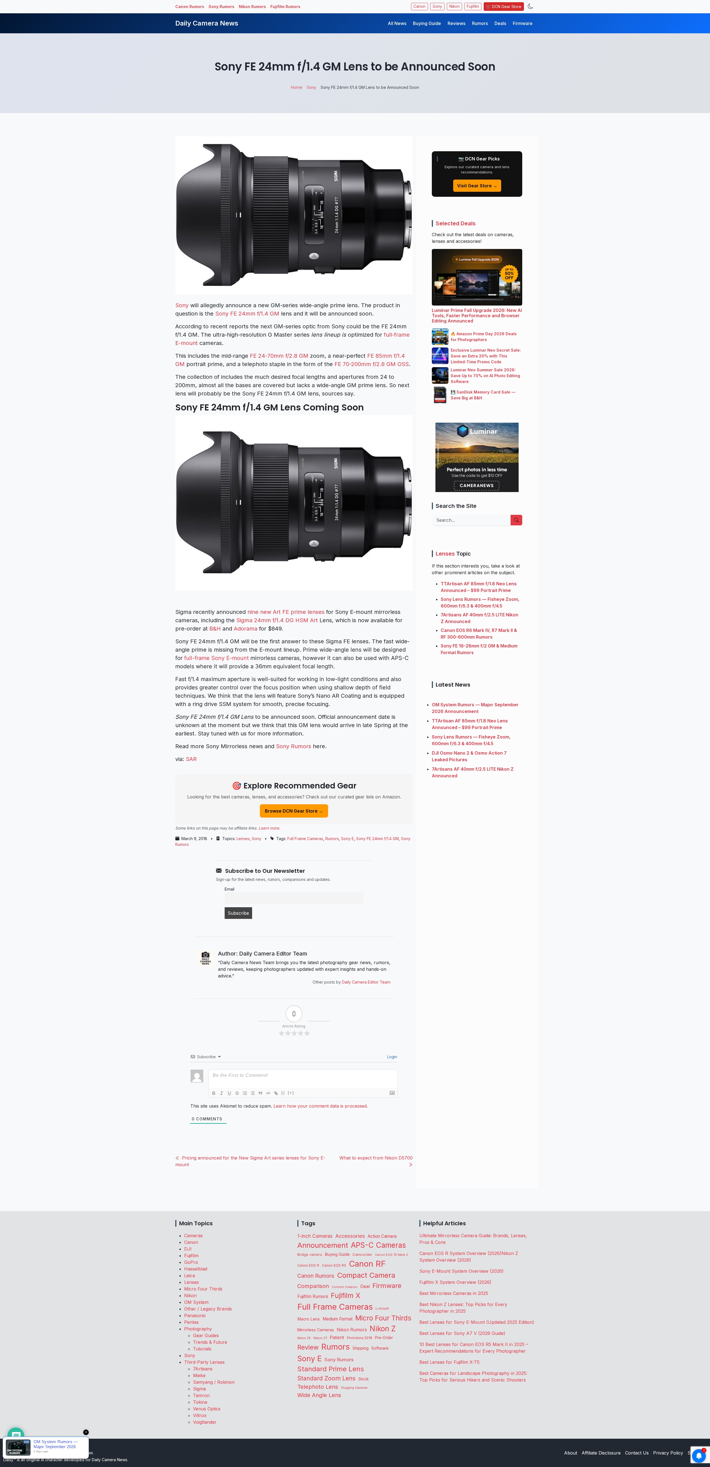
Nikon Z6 (304, 1338)
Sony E (347, 838)
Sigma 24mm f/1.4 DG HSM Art (277, 620)
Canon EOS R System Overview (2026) (460, 1253)
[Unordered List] (253, 1093)
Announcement (322, 1245)
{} (283, 1093)
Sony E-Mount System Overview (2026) (461, 1271)
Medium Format (338, 1319)
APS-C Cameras (378, 1245)
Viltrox (200, 1415)
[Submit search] (516, 520)
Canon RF (367, 1264)
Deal (365, 1286)
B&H (215, 628)
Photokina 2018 (359, 1338)
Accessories (350, 1236)
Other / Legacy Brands (208, 1309)
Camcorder (362, 1254)
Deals (500, 23)
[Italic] (221, 1093)
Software (380, 1348)
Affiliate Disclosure (601, 1453)
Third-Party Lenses (204, 1362)
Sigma (199, 1389)
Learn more (268, 828)
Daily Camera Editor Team (366, 982)
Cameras (193, 1235)
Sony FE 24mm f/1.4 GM (247, 313)
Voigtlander (205, 1422)
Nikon (454, 6)
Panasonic (195, 1315)
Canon (419, 6)
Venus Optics (206, 1408)
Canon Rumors (189, 6)
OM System (196, 1302)
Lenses (243, 838)
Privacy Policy (668, 1453)
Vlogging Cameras (354, 1388)
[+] (291, 1093)
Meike (199, 1375)
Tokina (200, 1402)
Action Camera (382, 1236)
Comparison (313, 1286)
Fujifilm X (345, 1295)
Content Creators (344, 1287)
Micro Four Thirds (203, 1289)
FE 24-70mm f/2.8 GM (279, 355)
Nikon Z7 (320, 1338)
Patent (337, 1337)
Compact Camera (366, 1275)
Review (308, 1347)
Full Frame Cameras (305, 838)
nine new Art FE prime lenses (285, 612)
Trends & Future (210, 1342)
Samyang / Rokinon (214, 1382)
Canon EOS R (308, 1265)
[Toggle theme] (530, 6)
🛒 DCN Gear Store (503, 6)
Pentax (191, 1322)
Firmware (522, 23)
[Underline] (229, 1093)
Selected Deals (456, 223)
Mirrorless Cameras (315, 1329)
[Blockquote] (260, 1093)
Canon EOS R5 (334, 1265)
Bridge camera (309, 1254)
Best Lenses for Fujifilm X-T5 (449, 1362)
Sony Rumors (221, 6)
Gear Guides (206, 1335)
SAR (191, 759)
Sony (437, 6)
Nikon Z (383, 1328)
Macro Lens (308, 1319)
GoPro (191, 1262)
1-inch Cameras (315, 1236)
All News (397, 23)
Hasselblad (195, 1269)
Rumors (480, 23)
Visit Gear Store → (477, 185)
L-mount (382, 1308)
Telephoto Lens (317, 1386)
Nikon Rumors (252, 6)
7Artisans (202, 1369)
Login (391, 1056)
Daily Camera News (206, 23)
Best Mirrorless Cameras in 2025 (454, 1293)
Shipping (361, 1348)
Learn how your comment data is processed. (320, 1106)
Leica (189, 1275)
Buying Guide (427, 23)
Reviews (456, 23)
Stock (363, 1379)
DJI (188, 1249)
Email (229, 889)
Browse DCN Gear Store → (294, 811)
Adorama (245, 628)
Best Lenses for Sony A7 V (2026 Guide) (462, 1333)
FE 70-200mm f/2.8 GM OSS (371, 364)
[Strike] (237, 1093)
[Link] (276, 1093)
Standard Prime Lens (330, 1369)
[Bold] (214, 1093)
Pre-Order (384, 1337)
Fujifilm (473, 6)
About (570, 1453)
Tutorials (202, 1349)
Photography (198, 1329)
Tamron (201, 1395)
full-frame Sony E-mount (216, 658)
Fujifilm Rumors (285, 6)
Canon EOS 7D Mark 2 (391, 1255)
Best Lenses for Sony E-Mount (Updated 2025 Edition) (476, 1322)
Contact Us (637, 1453)
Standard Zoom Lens (326, 1378)
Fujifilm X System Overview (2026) (455, 1282)
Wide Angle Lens (319, 1395)
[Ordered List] (245, 1093)
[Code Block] (268, 1093)
